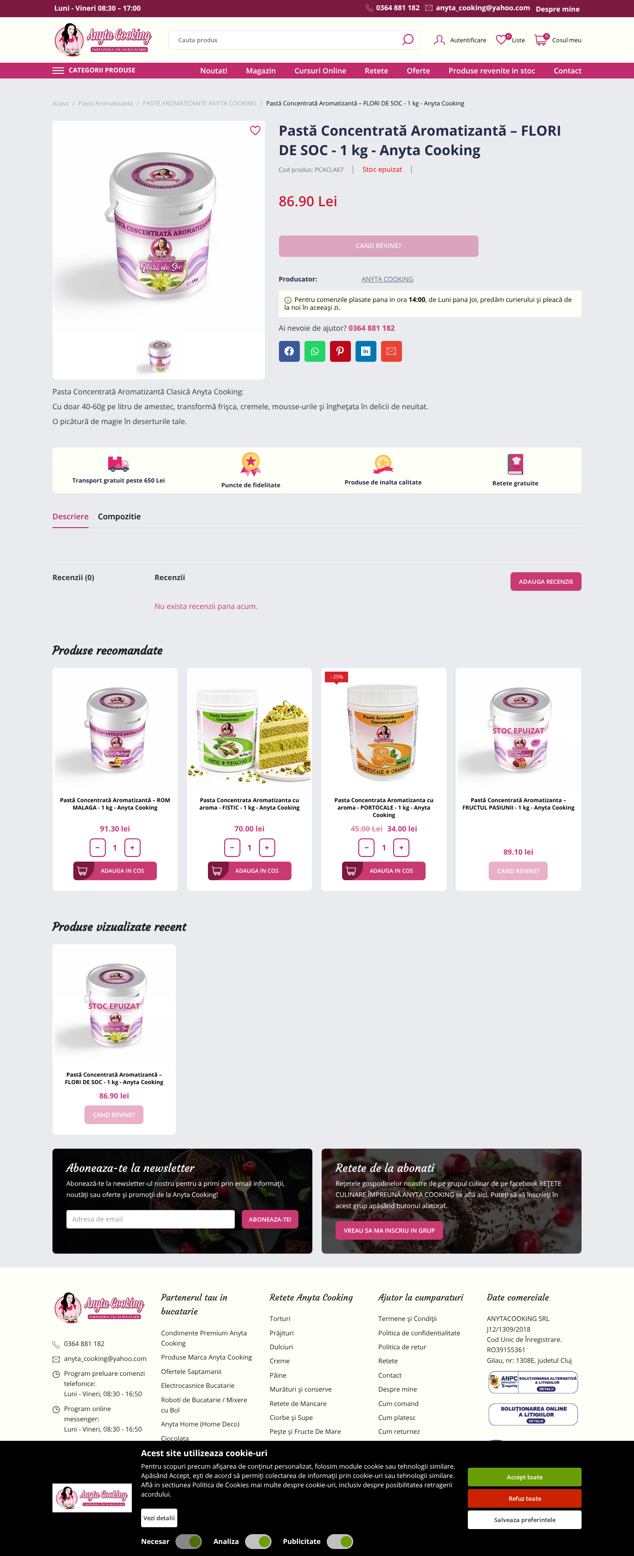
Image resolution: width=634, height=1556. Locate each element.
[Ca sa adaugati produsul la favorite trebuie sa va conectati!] (255, 131)
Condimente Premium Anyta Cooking (204, 1338)
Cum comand (398, 1403)
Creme (280, 1361)
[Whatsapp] (314, 351)
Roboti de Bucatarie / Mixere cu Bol (204, 1405)
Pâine (278, 1375)
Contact (568, 70)
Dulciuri (281, 1347)
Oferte (418, 70)
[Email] (391, 351)
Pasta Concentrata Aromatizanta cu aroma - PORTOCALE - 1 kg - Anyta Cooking (383, 807)
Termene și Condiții (407, 1318)
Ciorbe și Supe (291, 1417)
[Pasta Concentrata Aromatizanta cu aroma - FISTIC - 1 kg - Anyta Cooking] (249, 730)
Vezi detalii (159, 1518)
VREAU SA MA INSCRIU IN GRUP (389, 1230)
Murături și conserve (301, 1389)
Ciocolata (175, 1438)
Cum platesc (396, 1417)
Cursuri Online (320, 70)
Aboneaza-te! (270, 1219)
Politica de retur (402, 1347)
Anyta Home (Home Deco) (200, 1424)
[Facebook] (289, 351)
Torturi (280, 1318)
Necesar (155, 1541)
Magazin (261, 70)
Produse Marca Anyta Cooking (206, 1357)
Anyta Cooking (387, 279)
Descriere (70, 516)
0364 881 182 (372, 328)
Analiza (226, 1541)
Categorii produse (102, 70)
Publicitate (302, 1541)
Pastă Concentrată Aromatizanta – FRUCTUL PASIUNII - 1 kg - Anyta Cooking (518, 803)
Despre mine (397, 1389)
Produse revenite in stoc (492, 70)
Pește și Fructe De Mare (305, 1431)
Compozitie (119, 516)
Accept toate (525, 1477)
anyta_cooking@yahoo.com (105, 1358)
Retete (376, 70)
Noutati (213, 70)
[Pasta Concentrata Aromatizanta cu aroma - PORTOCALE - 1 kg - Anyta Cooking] (384, 730)
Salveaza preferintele (525, 1520)
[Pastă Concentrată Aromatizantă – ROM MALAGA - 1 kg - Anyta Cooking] (115, 730)
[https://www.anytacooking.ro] (103, 40)
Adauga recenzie (546, 581)
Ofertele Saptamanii (191, 1371)
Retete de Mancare (298, 1403)
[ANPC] (534, 1384)
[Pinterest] (340, 351)
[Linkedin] (366, 351)
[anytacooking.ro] (99, 1308)
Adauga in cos (122, 871)
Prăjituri (282, 1333)
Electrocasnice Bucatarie (197, 1385)
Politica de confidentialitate (419, 1333)
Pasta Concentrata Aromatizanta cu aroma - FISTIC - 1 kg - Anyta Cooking (249, 803)
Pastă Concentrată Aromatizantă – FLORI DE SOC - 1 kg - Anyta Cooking (114, 1078)
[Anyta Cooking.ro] (92, 1498)
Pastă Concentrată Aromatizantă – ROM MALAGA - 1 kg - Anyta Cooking (115, 803)
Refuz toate (525, 1498)
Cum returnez (399, 1431)
